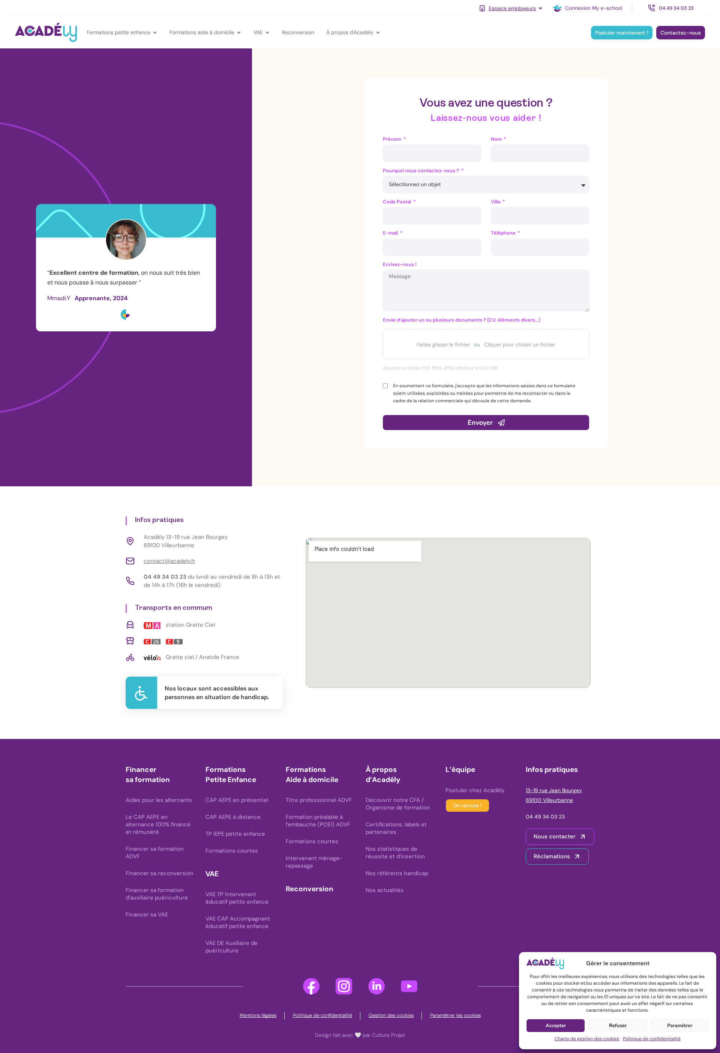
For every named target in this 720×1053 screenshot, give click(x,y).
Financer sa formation (148, 774)
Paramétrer (679, 1025)
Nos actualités (385, 890)
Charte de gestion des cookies (587, 1039)
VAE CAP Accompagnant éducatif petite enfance (238, 922)
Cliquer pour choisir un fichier (519, 344)
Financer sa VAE (147, 914)
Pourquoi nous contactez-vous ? (421, 170)
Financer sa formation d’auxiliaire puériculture (157, 893)
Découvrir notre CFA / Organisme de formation (398, 803)
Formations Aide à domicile (312, 774)
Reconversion (309, 889)
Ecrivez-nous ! (400, 264)
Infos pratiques (552, 769)
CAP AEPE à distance (233, 817)
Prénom (392, 139)
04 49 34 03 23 (545, 816)
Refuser (618, 1025)
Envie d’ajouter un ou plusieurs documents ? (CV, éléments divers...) (461, 320)
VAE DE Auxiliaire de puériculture (232, 946)
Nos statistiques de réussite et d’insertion (395, 852)
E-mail (391, 233)
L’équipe (460, 769)
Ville (496, 202)
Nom (497, 139)
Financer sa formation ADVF (155, 852)
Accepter (556, 1025)
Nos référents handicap (397, 873)
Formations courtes (232, 850)
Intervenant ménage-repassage (314, 861)
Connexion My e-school (593, 8)
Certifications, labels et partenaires (396, 828)
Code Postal (397, 202)
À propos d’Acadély (383, 774)
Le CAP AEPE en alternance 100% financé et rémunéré (158, 824)
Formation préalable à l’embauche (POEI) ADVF (318, 820)
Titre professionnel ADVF (319, 800)
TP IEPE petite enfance (235, 834)
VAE (212, 874)
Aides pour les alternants (159, 800)
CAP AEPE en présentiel (237, 800)
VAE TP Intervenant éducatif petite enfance (237, 898)
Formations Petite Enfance (231, 774)
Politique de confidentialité (652, 1039)
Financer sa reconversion (160, 873)
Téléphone (504, 233)
